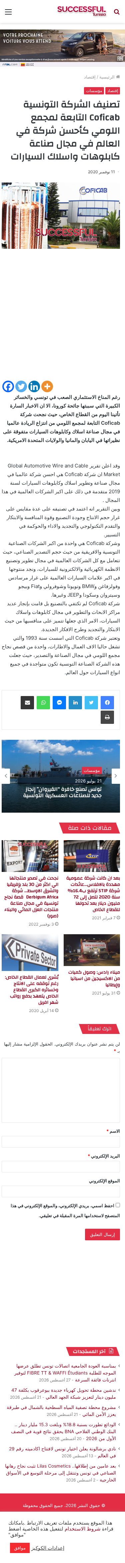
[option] (61, 776)
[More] (47, 386)
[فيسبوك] (107, 702)
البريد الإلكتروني (104, 1156)
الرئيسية (107, 77)
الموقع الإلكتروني (104, 1180)
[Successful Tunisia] (81, 11)
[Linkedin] (34, 386)
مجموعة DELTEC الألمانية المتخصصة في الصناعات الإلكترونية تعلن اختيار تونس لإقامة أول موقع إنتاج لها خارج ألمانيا (61, 793)
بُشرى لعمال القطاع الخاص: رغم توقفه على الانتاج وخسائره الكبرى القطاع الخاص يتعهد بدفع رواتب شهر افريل (31, 990)
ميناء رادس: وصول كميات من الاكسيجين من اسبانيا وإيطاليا (94, 978)
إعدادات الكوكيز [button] (47, 1548)
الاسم (113, 1131)
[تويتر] (91, 702)
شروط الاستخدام (82, 1529)
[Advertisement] (62, 317)
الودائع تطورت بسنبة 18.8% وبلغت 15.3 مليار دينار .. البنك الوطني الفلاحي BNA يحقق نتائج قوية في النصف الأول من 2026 (63, 1431)
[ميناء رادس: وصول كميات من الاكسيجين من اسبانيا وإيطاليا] (92, 950)
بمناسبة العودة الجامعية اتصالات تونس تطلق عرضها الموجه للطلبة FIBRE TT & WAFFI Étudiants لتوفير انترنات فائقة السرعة (65, 1372)
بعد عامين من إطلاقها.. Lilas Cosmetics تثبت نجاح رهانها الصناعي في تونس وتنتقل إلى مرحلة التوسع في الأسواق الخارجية (60, 1472)
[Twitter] (21, 386)
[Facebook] (8, 386)
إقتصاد (90, 77)
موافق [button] (20, 1547)
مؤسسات (94, 90)
